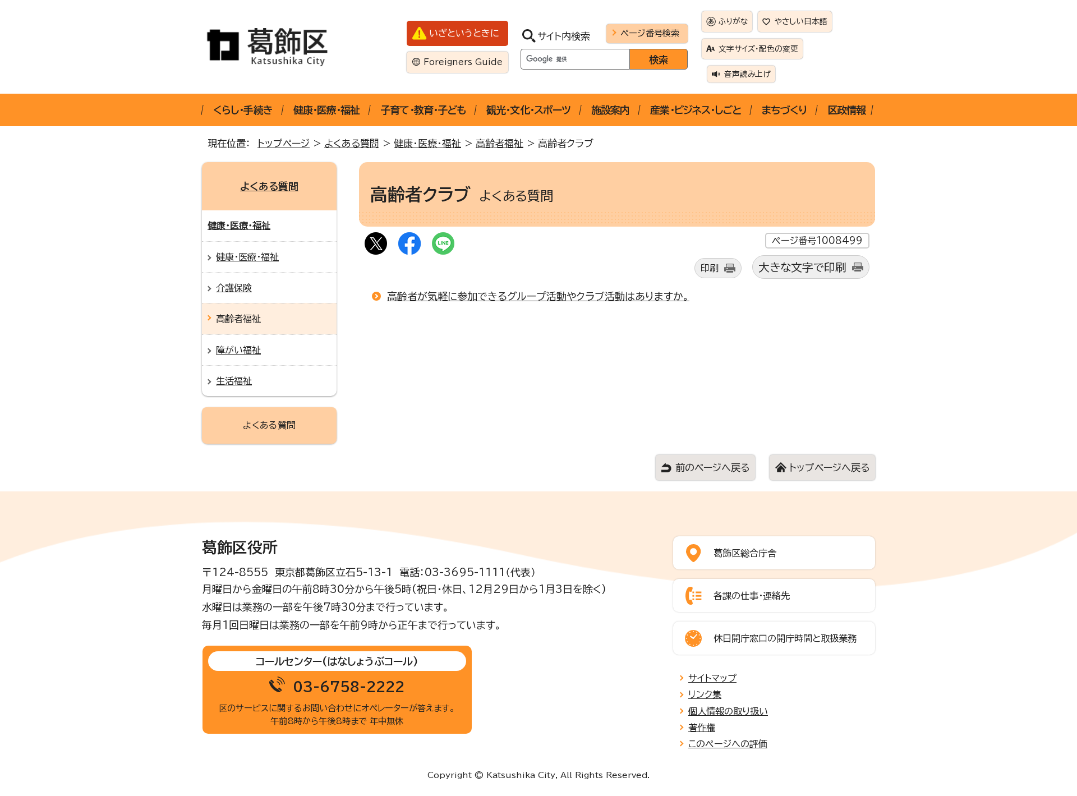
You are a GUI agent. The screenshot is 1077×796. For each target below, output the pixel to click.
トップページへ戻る (829, 467)
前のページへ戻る (712, 467)
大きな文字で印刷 (802, 267)
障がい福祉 (238, 350)
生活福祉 (234, 380)
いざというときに (464, 33)
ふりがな (733, 21)
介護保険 (234, 287)
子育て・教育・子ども (423, 110)
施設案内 (610, 110)
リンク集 (704, 694)
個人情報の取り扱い (728, 711)
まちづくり (784, 110)
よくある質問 (351, 143)
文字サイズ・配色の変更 (758, 49)
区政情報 (846, 110)
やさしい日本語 (801, 21)
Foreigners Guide (463, 62)
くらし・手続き (243, 110)
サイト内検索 (563, 36)
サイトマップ (712, 678)
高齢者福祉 (499, 143)
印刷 (710, 268)
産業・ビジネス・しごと (695, 110)
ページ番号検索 (649, 33)
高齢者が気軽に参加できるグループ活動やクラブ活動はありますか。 (538, 296)
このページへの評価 (727, 743)
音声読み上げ (747, 74)
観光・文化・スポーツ (528, 110)
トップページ (283, 143)
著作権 (701, 727)
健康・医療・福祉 (326, 110)
